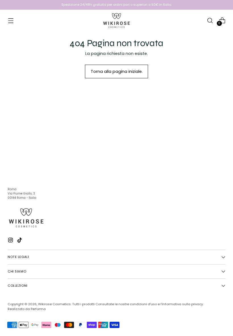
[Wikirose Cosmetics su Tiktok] (20, 241)
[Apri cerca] (210, 20)
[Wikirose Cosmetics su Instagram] (11, 241)
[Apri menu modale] (10, 20)
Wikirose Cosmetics (54, 304)
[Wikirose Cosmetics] (116, 20)
